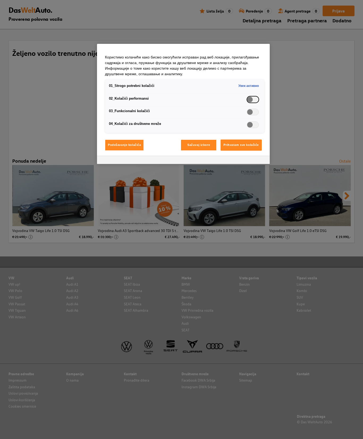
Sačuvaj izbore (198, 144)
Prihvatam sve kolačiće (241, 144)
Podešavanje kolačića (124, 144)
